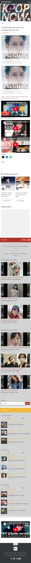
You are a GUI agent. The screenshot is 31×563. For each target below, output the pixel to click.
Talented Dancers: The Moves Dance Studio (19, 433)
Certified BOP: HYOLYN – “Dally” (16, 495)
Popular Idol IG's (22, 457)
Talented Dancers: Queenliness (16, 424)
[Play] (3, 536)
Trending (21, 277)
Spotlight (20, 438)
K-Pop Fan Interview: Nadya (9, 300)
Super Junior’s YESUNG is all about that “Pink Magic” (21, 194)
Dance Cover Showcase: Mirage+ (10, 371)
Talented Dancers (22, 422)
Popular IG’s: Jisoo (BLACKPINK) (16, 460)
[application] (15, 529)
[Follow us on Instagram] (22, 240)
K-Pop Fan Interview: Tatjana (9, 322)
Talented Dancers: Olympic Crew (16, 442)
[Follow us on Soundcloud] (26, 240)
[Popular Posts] (22, 418)
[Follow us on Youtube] (29, 240)
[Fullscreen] (28, 536)
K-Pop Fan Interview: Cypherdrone (11, 279)
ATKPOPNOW (6, 33)
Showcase (20, 347)
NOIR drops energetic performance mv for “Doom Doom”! (6, 194)
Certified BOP (11, 492)
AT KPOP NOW (6, 2)
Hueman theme (23, 555)
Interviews (4, 277)
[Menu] (29, 2)
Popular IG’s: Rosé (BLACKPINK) (16, 468)
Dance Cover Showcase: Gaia (9, 392)
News (2, 23)
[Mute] (25, 536)
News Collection (13, 277)
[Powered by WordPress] (10, 555)
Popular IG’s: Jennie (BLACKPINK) (17, 477)
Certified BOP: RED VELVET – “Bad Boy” (18, 503)
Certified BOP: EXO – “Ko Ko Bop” (16, 510)
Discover (3, 347)
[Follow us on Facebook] (24, 240)
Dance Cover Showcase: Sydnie (10, 349)
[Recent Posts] (8, 418)
